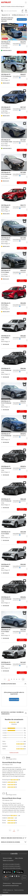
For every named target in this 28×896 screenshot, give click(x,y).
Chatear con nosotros (8, 860)
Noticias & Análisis (7, 858)
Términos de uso (7, 883)
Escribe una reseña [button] (14, 699)
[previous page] (5, 679)
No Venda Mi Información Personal (10, 885)
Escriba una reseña (14, 752)
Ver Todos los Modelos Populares (12, 866)
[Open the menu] (26, 2)
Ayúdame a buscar (22, 19)
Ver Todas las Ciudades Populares (11, 864)
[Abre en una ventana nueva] (7, 871)
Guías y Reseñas (19, 858)
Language (6, 877)
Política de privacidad (17, 883)
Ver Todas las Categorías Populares (12, 868)
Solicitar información (22, 52)
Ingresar (24, 878)
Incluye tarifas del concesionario (19, 43)
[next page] (23, 679)
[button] (22, 11)
